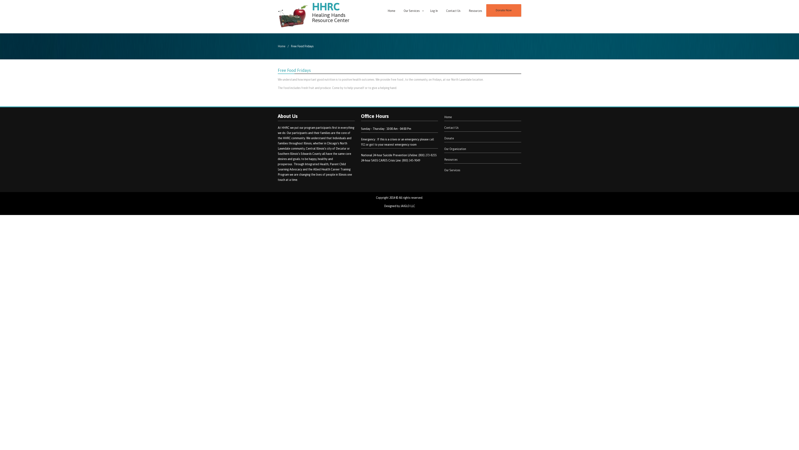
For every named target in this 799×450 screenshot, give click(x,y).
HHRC (326, 7)
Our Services (412, 10)
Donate (449, 138)
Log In (434, 10)
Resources (475, 10)
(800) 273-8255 (427, 155)
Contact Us (453, 10)
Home (391, 10)
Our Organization (455, 149)
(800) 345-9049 (411, 160)
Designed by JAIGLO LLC (399, 206)
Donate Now (504, 10)
